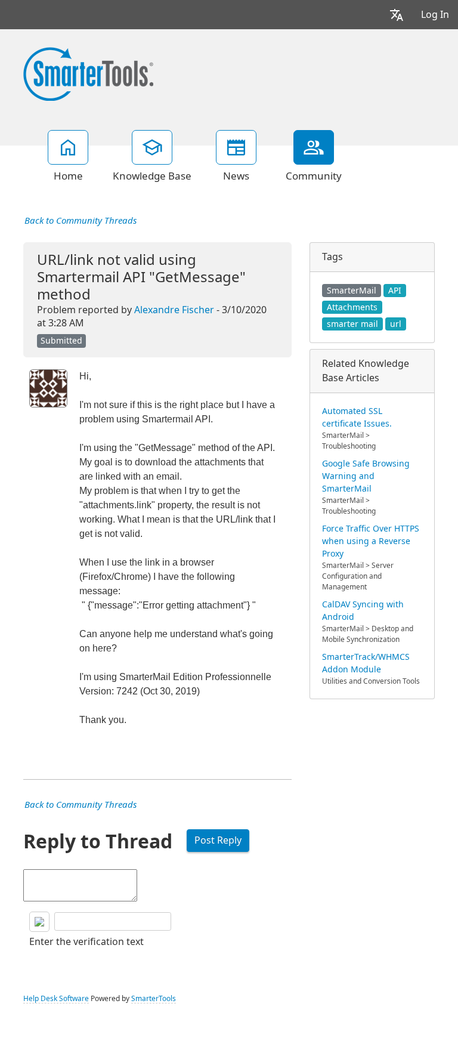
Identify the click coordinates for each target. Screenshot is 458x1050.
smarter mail (352, 324)
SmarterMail (351, 290)
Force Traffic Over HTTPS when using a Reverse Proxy (370, 541)
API (394, 290)
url (395, 324)
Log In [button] (435, 14)
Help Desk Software (56, 999)
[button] (396, 14)
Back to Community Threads (80, 220)
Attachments (352, 307)
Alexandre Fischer (174, 310)
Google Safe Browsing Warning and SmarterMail (366, 476)
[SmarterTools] (88, 73)
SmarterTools (153, 999)
